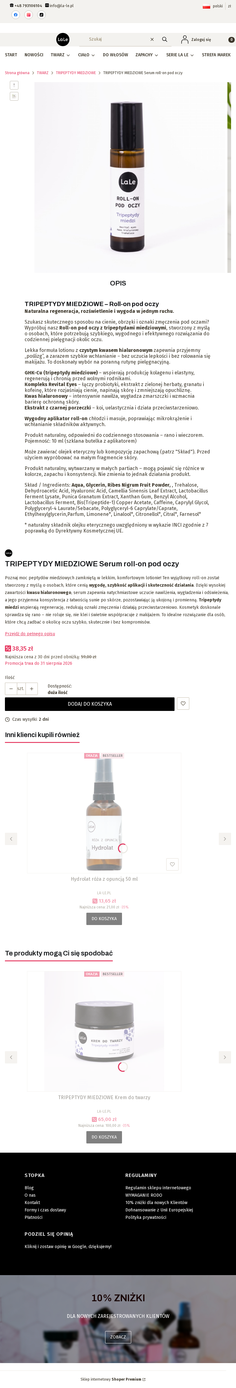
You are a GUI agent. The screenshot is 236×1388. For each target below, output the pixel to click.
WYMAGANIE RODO (143, 1195)
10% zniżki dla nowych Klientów (156, 1202)
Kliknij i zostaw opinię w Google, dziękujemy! (68, 1246)
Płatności (33, 1217)
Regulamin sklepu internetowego (158, 1188)
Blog (29, 1188)
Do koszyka (104, 918)
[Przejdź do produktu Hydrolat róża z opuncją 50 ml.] (104, 813)
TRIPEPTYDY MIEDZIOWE (76, 73)
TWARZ (43, 73)
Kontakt (32, 1202)
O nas (30, 1195)
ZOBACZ (118, 1337)
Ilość (10, 677)
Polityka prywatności (145, 1217)
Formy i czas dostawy (45, 1210)
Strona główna (17, 73)
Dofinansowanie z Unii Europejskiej (159, 1210)
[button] (164, 39)
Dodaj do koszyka (90, 704)
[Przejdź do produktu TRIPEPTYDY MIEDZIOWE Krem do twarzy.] (104, 1031)
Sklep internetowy (111, 1379)
